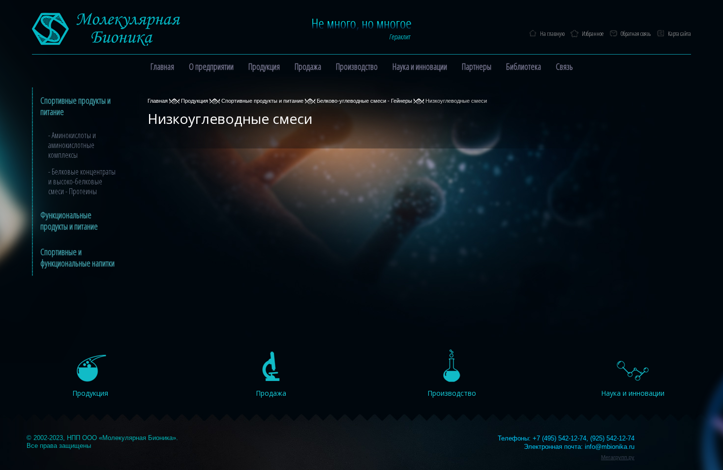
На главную (552, 33)
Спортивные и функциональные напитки (77, 257)
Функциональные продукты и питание (69, 220)
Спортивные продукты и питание (75, 106)
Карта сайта (679, 33)
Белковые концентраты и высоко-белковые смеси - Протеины (82, 181)
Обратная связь (636, 33)
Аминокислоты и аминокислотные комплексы (72, 145)
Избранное (592, 33)
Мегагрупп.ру (617, 457)
